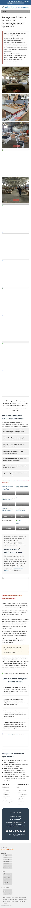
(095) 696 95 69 (14, 1)
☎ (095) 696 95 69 (15, 830)
